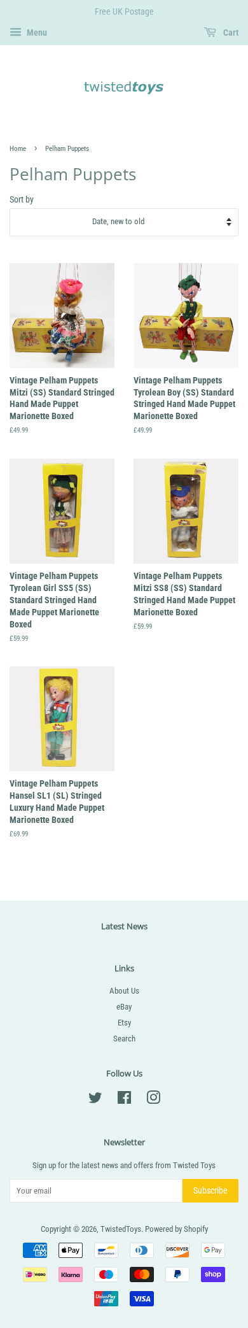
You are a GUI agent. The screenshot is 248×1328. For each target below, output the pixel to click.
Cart (229, 32)
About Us (124, 991)
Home (18, 149)
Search (124, 1038)
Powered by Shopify (176, 1229)
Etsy (124, 1022)
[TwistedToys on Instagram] (153, 1100)
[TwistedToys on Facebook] (124, 1100)
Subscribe (210, 1190)
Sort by (22, 199)
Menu (36, 32)
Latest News (124, 926)
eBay (124, 1006)
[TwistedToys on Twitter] (95, 1100)
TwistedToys (120, 1229)
